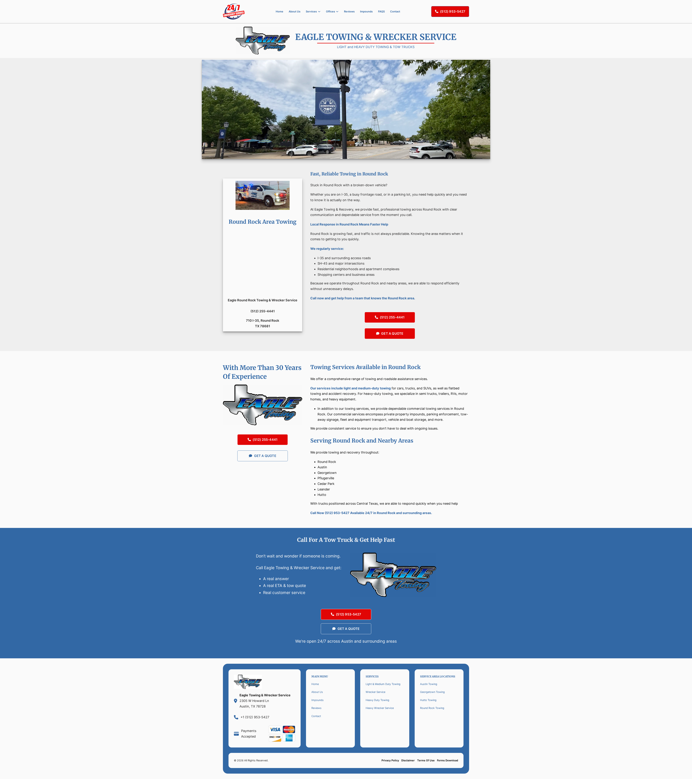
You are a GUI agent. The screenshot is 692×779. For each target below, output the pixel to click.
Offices (330, 11)
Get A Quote (392, 333)
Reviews (349, 11)
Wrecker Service (375, 691)
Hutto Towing (428, 700)
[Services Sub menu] (319, 11)
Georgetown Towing (432, 691)
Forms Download (447, 760)
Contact (395, 11)
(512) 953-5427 (452, 11)
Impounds (366, 11)
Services (311, 11)
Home (279, 11)
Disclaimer (408, 760)
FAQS (381, 11)
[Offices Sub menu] (337, 11)
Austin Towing (428, 684)
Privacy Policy (390, 760)
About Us (294, 11)
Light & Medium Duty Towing (383, 684)
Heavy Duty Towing (377, 700)
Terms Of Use (426, 760)
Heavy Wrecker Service (380, 707)
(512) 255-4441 (392, 317)
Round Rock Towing (432, 707)
